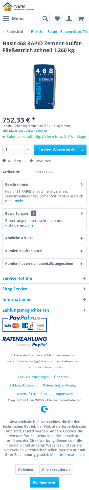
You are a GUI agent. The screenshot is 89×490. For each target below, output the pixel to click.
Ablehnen (26, 469)
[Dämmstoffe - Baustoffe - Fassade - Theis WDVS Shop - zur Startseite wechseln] (18, 6)
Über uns (61, 377)
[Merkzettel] (57, 18)
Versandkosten (17, 361)
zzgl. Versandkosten (33, 130)
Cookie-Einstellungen (33, 377)
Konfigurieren (44, 482)
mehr (19, 200)
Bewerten (43, 160)
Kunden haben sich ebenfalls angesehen (39, 263)
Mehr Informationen (67, 454)
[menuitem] (13, 18)
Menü (18, 18)
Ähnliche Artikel (19, 237)
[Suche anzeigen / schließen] (45, 18)
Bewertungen (16, 213)
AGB (47, 393)
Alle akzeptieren (56, 469)
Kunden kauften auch (23, 250)
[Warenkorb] (81, 18)
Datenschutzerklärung (59, 385)
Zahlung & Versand (24, 385)
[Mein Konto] (69, 18)
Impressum (64, 393)
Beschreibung (16, 184)
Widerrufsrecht (28, 393)
